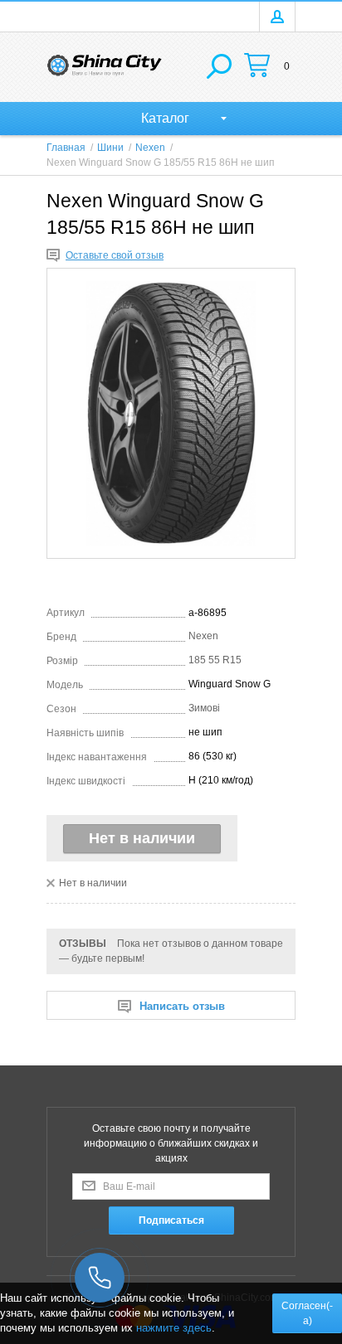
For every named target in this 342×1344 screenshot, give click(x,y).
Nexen (203, 636)
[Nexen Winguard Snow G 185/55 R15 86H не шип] (171, 413)
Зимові (204, 708)
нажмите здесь (174, 1328)
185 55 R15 (215, 660)
